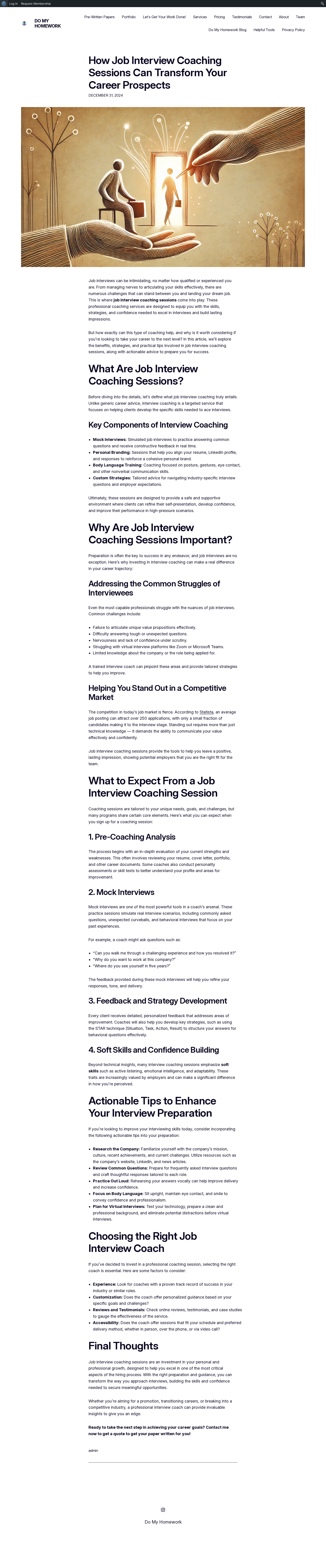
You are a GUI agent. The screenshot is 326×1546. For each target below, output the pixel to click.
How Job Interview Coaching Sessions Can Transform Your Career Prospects (157, 72)
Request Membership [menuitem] (36, 3)
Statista (206, 712)
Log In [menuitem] (13, 3)
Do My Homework (48, 23)
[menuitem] (4, 3)
